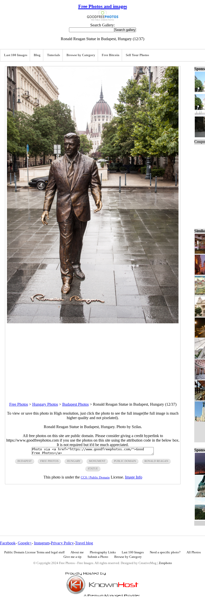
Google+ (25, 543)
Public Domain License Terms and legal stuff (34, 552)
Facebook (8, 543)
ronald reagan (156, 461)
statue (93, 468)
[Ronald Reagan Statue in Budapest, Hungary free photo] (92, 322)
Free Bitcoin (110, 55)
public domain (125, 461)
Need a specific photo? (165, 552)
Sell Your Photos (137, 55)
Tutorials (53, 55)
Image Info (133, 477)
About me (77, 552)
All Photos (193, 552)
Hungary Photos (45, 404)
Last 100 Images (15, 55)
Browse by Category (80, 55)
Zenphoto (165, 563)
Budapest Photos (75, 404)
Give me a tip (73, 557)
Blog (37, 55)
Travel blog (84, 543)
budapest (25, 461)
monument (97, 461)
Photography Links (103, 552)
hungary (73, 461)
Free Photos (18, 404)
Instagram (42, 543)
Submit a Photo (98, 557)
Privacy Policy (62, 543)
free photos (49, 461)
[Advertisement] (92, 358)
